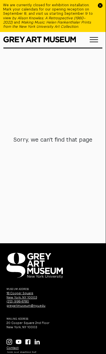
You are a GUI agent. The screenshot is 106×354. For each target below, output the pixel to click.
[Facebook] (28, 342)
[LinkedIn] (37, 342)
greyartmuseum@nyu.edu (25, 306)
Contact (12, 348)
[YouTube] (18, 342)
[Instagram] (9, 342)
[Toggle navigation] (93, 40)
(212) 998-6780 (17, 301)
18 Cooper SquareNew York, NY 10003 (21, 295)
